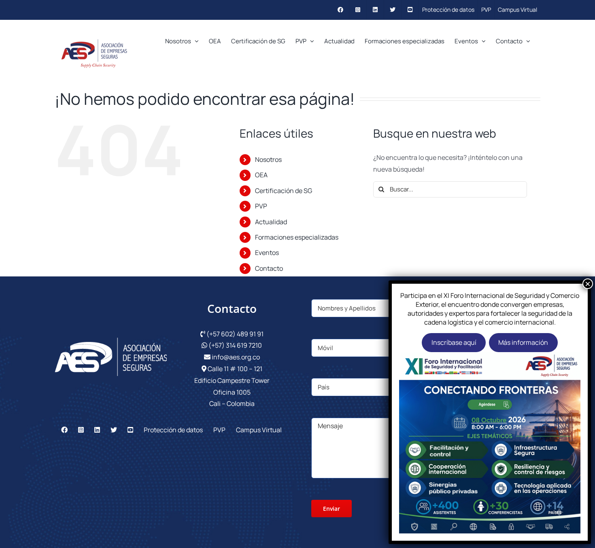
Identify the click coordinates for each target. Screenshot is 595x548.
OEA (261, 174)
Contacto (269, 268)
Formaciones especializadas (296, 237)
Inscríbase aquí (453, 342)
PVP (261, 206)
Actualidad (271, 221)
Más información (523, 342)
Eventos (267, 252)
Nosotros (268, 159)
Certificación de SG (283, 190)
